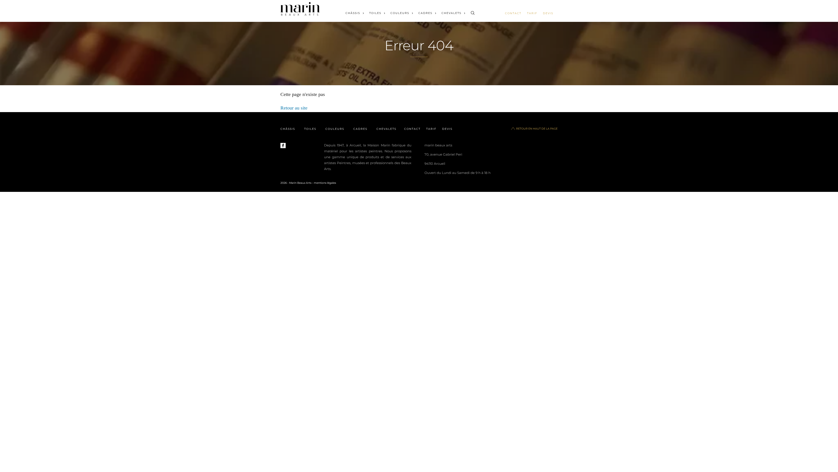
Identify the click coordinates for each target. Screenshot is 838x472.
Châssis (352, 13)
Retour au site (293, 108)
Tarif (532, 13)
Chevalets (451, 13)
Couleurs (399, 13)
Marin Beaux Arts (300, 182)
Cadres (425, 13)
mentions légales (325, 182)
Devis (548, 13)
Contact (513, 13)
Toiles (375, 13)
